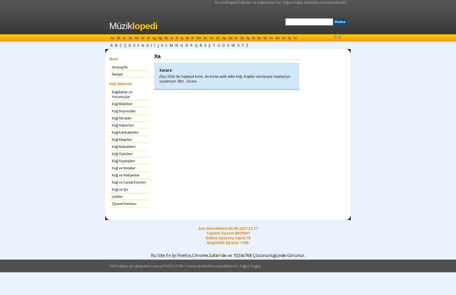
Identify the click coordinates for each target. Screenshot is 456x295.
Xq (230, 38)
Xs (242, 38)
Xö (218, 38)
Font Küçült (339, 36)
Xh (166, 38)
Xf (148, 38)
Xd (137, 38)
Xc (124, 38)
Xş (248, 38)
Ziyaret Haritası (124, 203)
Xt (253, 38)
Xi (176, 38)
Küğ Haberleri (123, 125)
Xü (265, 38)
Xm (198, 38)
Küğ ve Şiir (120, 189)
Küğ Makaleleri (124, 146)
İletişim (117, 74)
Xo (211, 38)
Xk (187, 38)
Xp (224, 38)
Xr (236, 38)
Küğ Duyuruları (124, 111)
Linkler (117, 196)
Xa (112, 38)
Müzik (133, 26)
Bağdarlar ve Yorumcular (122, 94)
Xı (171, 38)
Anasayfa (119, 67)
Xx (283, 38)
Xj (181, 38)
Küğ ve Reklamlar (126, 175)
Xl (192, 38)
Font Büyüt (335, 36)
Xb (119, 38)
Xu (259, 38)
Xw (277, 38)
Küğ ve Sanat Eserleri (129, 182)
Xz (295, 38)
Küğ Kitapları (122, 139)
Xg (154, 38)
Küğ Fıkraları (121, 118)
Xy (289, 38)
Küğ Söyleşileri (123, 160)
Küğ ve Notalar (123, 168)
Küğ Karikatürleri (125, 132)
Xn (205, 38)
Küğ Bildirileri (122, 103)
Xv (271, 38)
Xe (143, 38)
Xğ (160, 38)
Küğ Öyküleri (122, 153)
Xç (130, 38)
